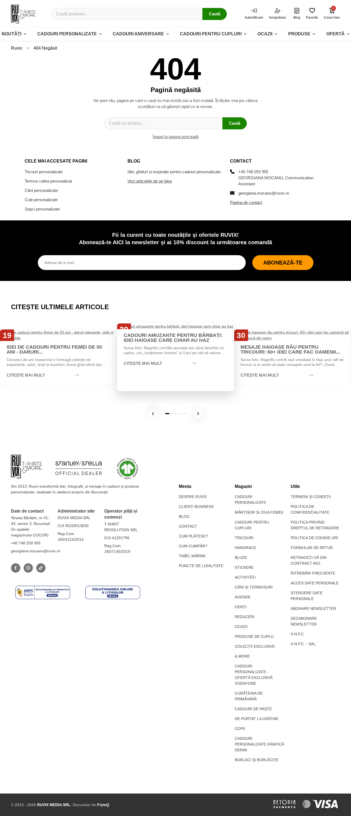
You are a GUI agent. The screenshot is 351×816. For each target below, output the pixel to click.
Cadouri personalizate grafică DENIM (259, 744)
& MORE (242, 656)
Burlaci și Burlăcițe (256, 760)
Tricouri (244, 538)
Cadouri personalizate (67, 34)
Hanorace (245, 547)
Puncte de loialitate (201, 566)
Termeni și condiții (311, 496)
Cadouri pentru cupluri (211, 34)
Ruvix (16, 48)
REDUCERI (244, 617)
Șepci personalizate (42, 209)
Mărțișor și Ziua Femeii (259, 512)
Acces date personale (315, 583)
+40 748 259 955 (253, 171)
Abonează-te (282, 263)
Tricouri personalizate (44, 171)
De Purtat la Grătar (256, 719)
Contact (188, 526)
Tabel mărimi (192, 556)
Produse (299, 34)
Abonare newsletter (313, 608)
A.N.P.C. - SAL (303, 644)
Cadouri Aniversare (138, 34)
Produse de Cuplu (254, 636)
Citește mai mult (26, 375)
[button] (153, 413)
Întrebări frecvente (313, 573)
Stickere (244, 567)
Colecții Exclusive (255, 646)
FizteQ (103, 805)
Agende (243, 597)
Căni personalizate (41, 190)
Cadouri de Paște (253, 709)
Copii (240, 728)
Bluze (241, 557)
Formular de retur (312, 547)
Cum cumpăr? (193, 546)
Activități (245, 577)
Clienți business (196, 506)
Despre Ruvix (193, 496)
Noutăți (11, 34)
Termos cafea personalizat (48, 181)
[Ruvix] (23, 14)
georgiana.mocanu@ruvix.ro (263, 193)
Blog (184, 516)
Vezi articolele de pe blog (150, 181)
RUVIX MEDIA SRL (53, 805)
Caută (214, 14)
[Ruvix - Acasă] (26, 466)
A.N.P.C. (298, 634)
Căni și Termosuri (254, 587)
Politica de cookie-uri (314, 538)
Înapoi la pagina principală (176, 136)
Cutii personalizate (41, 199)
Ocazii (264, 34)
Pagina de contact (246, 202)
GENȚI (241, 607)
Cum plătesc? (193, 536)
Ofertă (335, 34)
